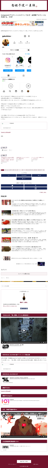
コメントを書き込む (24, 273)
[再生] (2, 342)
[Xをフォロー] (35, 185)
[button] (24, 178)
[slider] (23, 342)
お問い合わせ (35, 464)
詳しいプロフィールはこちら (10, 306)
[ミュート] (43, 342)
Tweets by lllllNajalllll (5, 132)
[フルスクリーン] (45, 342)
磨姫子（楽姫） (24, 302)
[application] (24, 331)
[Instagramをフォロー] (35, 188)
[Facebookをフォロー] (12, 188)
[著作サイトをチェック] (12, 185)
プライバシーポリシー (12, 464)
